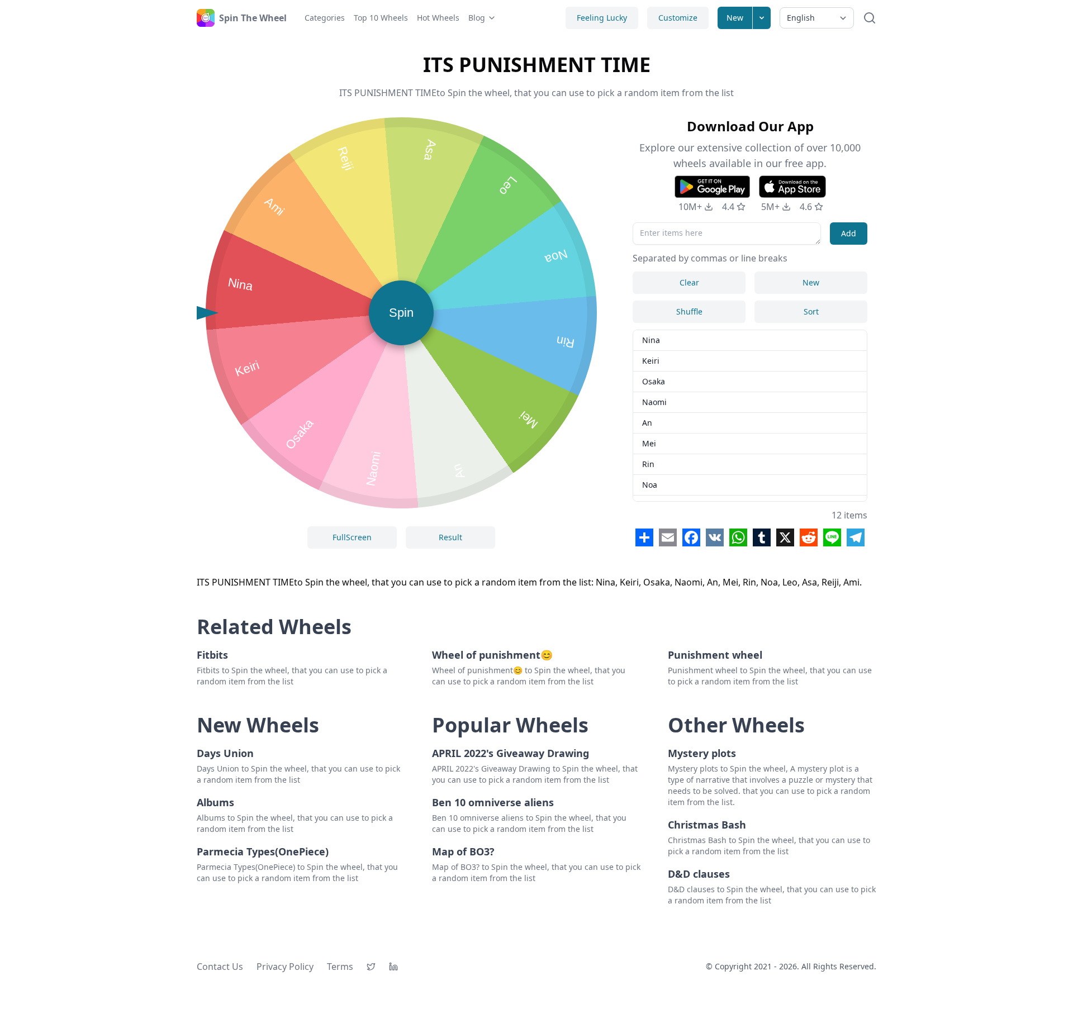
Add (848, 233)
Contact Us (220, 966)
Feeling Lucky (602, 17)
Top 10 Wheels (381, 17)
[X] (371, 966)
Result (450, 537)
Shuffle (689, 311)
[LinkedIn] (393, 966)
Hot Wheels (438, 17)
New (735, 17)
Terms (340, 966)
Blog (476, 17)
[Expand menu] (762, 18)
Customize (677, 17)
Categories (325, 17)
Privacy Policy (285, 966)
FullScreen (352, 537)
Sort (811, 311)
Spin (401, 313)
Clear (689, 282)
